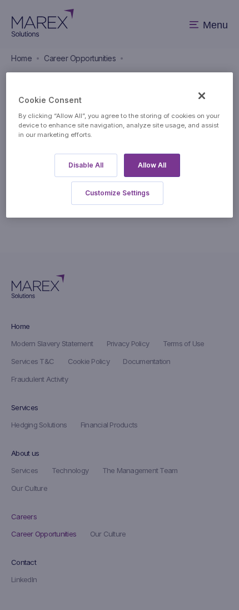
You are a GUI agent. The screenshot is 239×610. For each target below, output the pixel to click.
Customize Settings (117, 193)
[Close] (201, 95)
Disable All (85, 165)
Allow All (152, 165)
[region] (119, 145)
